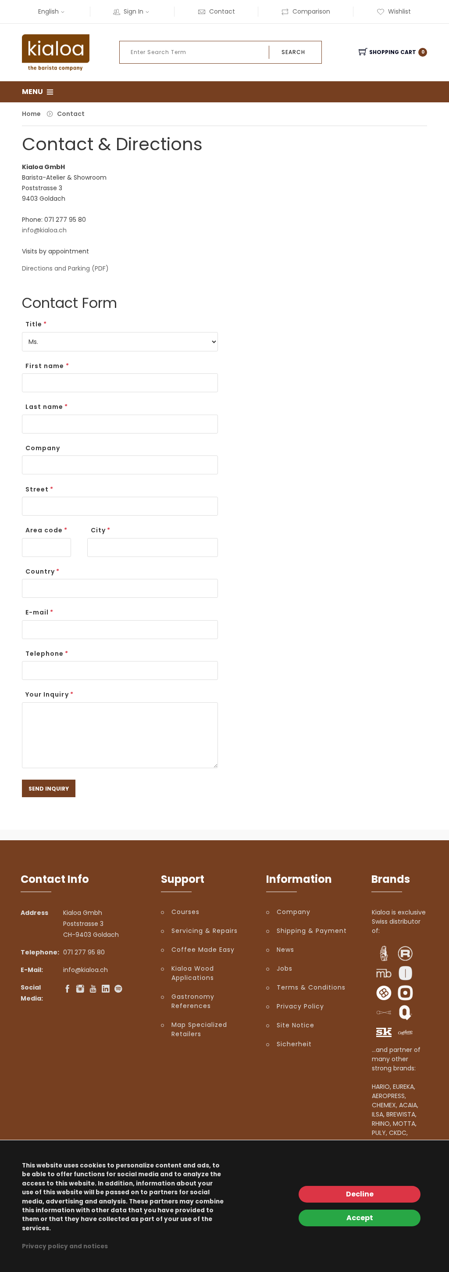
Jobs (284, 968)
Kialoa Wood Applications (192, 973)
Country (40, 571)
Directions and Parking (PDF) (65, 268)
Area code (44, 530)
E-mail (37, 612)
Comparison (311, 11)
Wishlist (399, 11)
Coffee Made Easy (203, 949)
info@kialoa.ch (44, 230)
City (98, 530)
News (285, 949)
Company (42, 448)
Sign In (133, 11)
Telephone (44, 653)
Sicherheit (294, 1044)
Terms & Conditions (311, 987)
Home (31, 113)
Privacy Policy (300, 1006)
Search (293, 52)
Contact (222, 11)
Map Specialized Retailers (199, 1029)
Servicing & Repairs (204, 930)
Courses (185, 911)
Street (37, 489)
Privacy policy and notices (65, 1246)
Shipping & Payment (312, 930)
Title (33, 324)
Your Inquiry (47, 694)
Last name (44, 406)
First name (44, 365)
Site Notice (295, 1025)
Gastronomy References (192, 1001)
